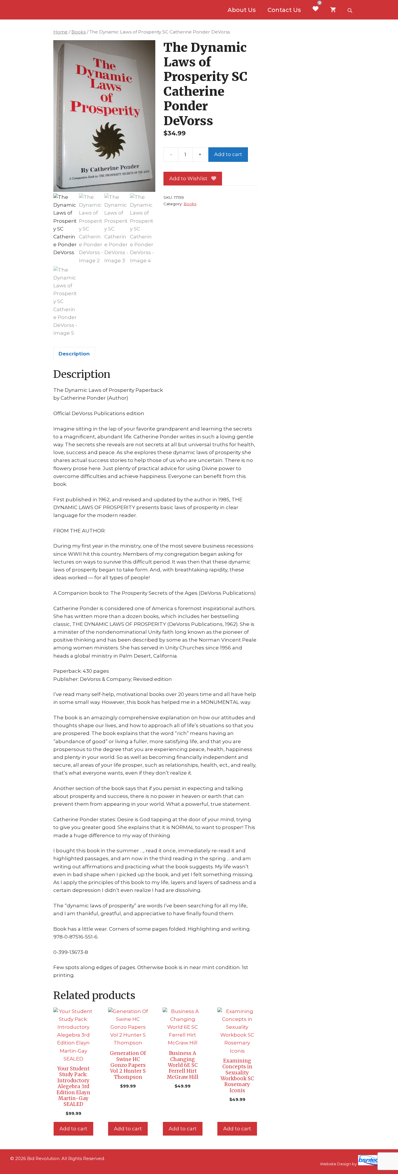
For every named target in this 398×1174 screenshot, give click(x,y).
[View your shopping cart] (333, 10)
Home (60, 32)
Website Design (335, 1163)
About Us (242, 9)
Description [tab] (74, 354)
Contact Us (284, 9)
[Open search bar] (350, 10)
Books (78, 32)
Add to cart (228, 154)
